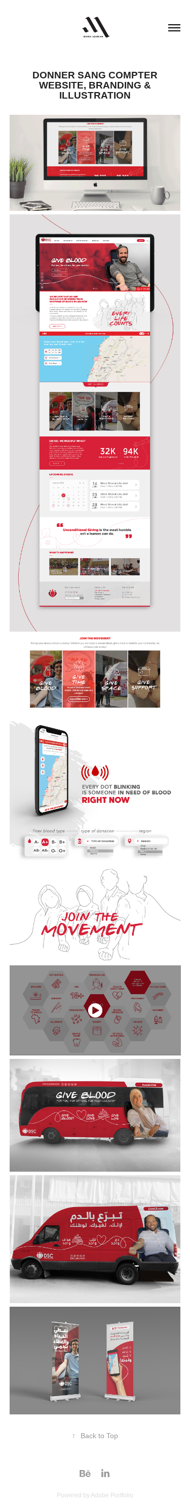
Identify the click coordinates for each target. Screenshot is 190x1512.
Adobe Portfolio (112, 1495)
